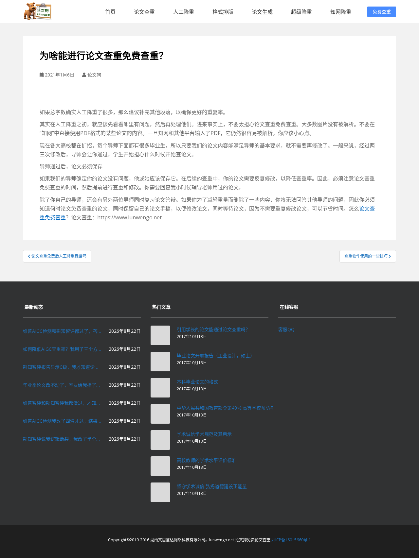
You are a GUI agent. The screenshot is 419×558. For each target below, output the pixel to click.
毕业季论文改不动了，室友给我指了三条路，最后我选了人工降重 (62, 385)
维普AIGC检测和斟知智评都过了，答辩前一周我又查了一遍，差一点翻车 (62, 331)
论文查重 (144, 11)
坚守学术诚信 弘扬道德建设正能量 (212, 486)
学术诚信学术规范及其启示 (204, 434)
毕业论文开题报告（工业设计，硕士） (216, 355)
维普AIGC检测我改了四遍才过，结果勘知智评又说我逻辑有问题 (62, 421)
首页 (110, 11)
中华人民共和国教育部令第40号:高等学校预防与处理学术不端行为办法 (248, 408)
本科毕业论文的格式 (197, 382)
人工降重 (183, 11)
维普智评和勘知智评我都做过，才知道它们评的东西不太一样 (62, 403)
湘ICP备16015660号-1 (291, 540)
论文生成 (262, 11)
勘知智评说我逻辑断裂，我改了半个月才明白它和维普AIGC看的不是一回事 (62, 439)
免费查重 (382, 11)
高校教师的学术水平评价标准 (206, 460)
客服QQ (286, 329)
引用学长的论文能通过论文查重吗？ (213, 329)
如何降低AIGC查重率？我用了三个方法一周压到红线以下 (62, 349)
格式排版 (222, 11)
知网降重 (340, 11)
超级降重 (301, 11)
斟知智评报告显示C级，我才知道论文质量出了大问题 (62, 367)
